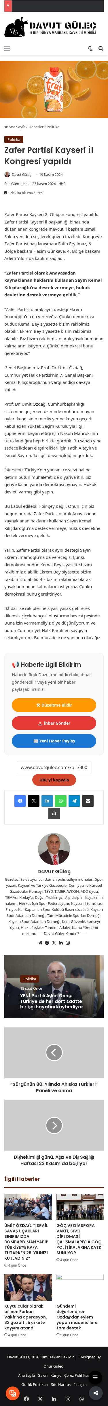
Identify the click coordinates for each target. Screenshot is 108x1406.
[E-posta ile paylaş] (88, 801)
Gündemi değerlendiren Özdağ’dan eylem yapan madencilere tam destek (77, 1317)
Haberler (36, 126)
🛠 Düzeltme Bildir (54, 705)
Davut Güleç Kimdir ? (61, 933)
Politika (53, 126)
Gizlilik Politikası (34, 1384)
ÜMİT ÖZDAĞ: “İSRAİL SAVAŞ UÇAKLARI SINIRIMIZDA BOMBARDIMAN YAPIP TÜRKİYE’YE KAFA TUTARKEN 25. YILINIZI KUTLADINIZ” (26, 1242)
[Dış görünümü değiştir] (91, 48)
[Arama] (101, 48)
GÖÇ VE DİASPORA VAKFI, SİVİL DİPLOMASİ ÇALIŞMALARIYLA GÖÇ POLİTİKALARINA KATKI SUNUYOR (80, 1236)
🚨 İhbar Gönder (54, 723)
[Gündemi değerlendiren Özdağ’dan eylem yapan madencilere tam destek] (80, 1287)
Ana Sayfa (16, 126)
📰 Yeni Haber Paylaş (54, 741)
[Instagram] (68, 943)
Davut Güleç (21, 174)
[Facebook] (20, 801)
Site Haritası (61, 1384)
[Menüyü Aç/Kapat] (95, 1377)
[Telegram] (74, 801)
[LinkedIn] (47, 801)
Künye (55, 1375)
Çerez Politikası (77, 1375)
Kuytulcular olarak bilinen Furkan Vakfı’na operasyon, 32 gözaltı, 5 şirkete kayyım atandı (25, 1317)
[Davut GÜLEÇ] (54, 27)
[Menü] (7, 48)
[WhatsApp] (61, 801)
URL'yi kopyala (54, 780)
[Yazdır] (54, 813)
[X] (33, 801)
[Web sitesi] (40, 943)
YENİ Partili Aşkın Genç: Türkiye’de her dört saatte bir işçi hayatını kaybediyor (52, 1001)
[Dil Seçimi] (13, 1393)
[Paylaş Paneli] (95, 1394)
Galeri (43, 1375)
